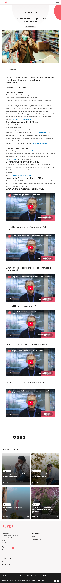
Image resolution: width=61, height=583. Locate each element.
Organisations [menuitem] (36, 539)
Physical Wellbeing (30, 26)
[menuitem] (21, 580)
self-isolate (34, 151)
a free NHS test (41, 132)
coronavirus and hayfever (39, 143)
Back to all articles (31, 10)
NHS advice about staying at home (22, 119)
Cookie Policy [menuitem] (13, 580)
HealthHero (36, 13)
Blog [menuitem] (3, 562)
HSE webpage (13, 159)
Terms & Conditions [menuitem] (30, 580)
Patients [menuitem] (34, 536)
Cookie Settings (21, 580)
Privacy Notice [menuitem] (5, 580)
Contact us (6, 548)
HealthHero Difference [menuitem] (8, 559)
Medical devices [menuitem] (6, 564)
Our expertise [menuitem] (36, 533)
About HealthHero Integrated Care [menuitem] (12, 556)
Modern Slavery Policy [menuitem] (42, 580)
